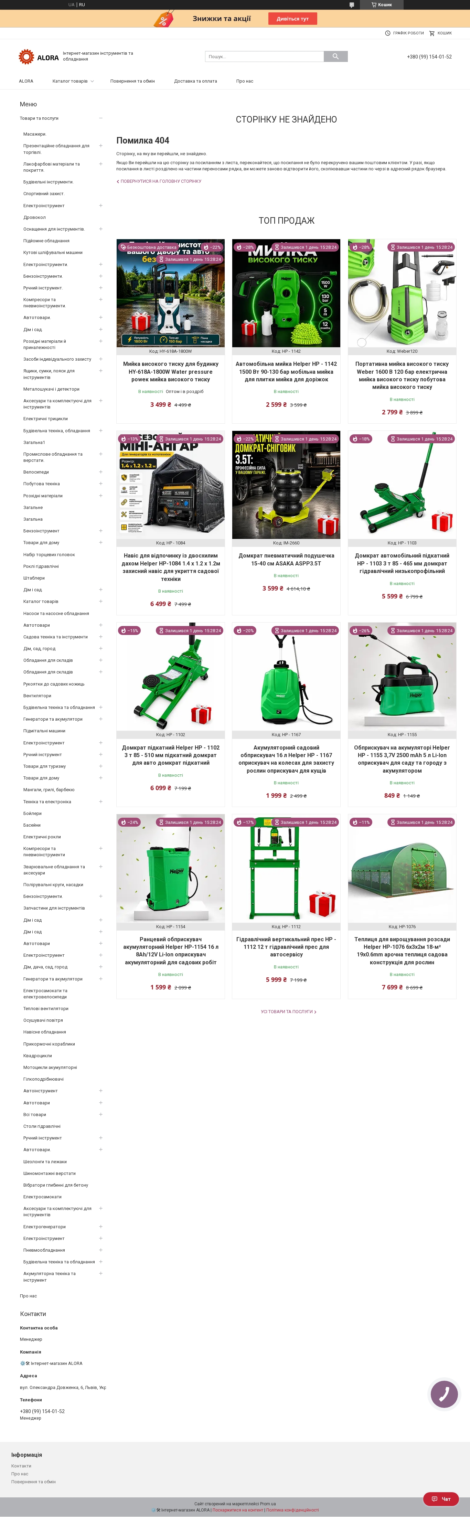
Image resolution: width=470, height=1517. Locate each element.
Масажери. (34, 134)
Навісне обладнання (44, 1032)
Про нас (244, 81)
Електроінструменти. (45, 264)
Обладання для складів (48, 660)
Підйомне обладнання (46, 240)
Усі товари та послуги (287, 1011)
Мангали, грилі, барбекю (49, 789)
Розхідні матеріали (43, 495)
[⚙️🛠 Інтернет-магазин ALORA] (39, 56)
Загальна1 (34, 442)
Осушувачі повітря (43, 1020)
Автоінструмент (40, 1090)
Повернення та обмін (132, 81)
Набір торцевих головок (49, 554)
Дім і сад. (33, 329)
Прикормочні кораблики (49, 1044)
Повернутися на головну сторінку (161, 181)
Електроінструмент (44, 205)
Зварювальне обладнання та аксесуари (54, 870)
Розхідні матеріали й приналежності (44, 344)
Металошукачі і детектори (51, 389)
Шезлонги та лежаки (45, 1161)
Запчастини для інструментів (54, 908)
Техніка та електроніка (47, 801)
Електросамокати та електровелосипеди (45, 993)
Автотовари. (37, 317)
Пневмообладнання (44, 1250)
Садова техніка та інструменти (55, 636)
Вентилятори (37, 695)
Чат (446, 1499)
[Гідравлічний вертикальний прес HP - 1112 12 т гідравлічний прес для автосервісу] (286, 868)
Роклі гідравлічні (41, 566)
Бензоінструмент (41, 530)
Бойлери (32, 813)
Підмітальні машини (44, 730)
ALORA (26, 81)
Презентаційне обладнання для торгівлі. (56, 149)
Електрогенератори (44, 1226)
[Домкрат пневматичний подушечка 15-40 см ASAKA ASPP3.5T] (286, 485)
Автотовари (36, 625)
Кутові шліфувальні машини (53, 252)
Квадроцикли (37, 1055)
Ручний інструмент (42, 754)
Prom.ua (268, 1504)
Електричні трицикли (45, 418)
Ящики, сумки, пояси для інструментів (49, 374)
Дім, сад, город (39, 648)
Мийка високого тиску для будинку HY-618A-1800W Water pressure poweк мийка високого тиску (170, 372)
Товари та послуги (39, 118)
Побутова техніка (41, 483)
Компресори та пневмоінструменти (44, 851)
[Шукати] (336, 56)
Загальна (33, 519)
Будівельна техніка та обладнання (59, 707)
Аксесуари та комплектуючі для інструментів (57, 404)
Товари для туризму (44, 766)
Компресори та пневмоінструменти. (44, 302)
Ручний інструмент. (43, 287)
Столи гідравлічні (42, 1126)
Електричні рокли (42, 836)
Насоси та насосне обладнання (56, 613)
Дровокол (34, 217)
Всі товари (34, 1114)
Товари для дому (41, 542)
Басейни (32, 825)
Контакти (21, 1465)
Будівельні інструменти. (48, 181)
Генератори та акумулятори (53, 719)
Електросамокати (42, 1196)
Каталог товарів (70, 81)
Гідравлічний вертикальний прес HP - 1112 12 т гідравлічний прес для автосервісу (286, 947)
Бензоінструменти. (43, 276)
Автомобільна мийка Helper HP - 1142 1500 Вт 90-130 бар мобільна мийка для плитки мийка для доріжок (286, 372)
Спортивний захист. (44, 193)
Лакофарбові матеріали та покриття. (51, 167)
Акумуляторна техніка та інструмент (49, 1276)
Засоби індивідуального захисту (57, 359)
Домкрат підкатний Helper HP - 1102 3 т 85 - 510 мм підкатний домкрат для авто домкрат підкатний (171, 755)
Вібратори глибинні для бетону (55, 1185)
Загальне (33, 507)
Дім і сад (32, 920)
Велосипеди (36, 472)
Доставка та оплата (195, 81)
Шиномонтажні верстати (49, 1173)
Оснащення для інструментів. (54, 229)
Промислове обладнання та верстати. (53, 457)
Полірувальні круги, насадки (53, 884)
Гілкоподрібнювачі (43, 1079)
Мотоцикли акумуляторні (50, 1067)
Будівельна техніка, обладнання (56, 430)
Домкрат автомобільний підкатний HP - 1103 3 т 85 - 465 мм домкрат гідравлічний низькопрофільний (402, 563)
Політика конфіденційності (292, 1510)
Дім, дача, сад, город (45, 966)
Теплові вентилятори (45, 1008)
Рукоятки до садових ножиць (54, 684)
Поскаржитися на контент (238, 1510)
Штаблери (34, 578)
